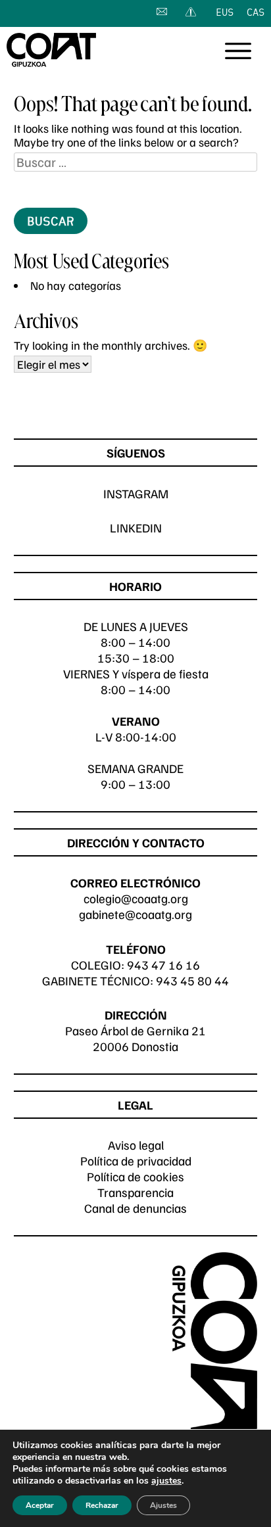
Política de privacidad (135, 1160)
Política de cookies (135, 1176)
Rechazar (102, 1505)
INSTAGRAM (135, 493)
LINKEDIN (136, 527)
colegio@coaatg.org (136, 898)
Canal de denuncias (135, 1207)
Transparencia (135, 1192)
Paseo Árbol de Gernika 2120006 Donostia (135, 1038)
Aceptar (40, 1505)
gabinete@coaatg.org (135, 914)
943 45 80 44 (192, 980)
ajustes (166, 1481)
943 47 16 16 (163, 964)
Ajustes (163, 1505)
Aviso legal (136, 1144)
